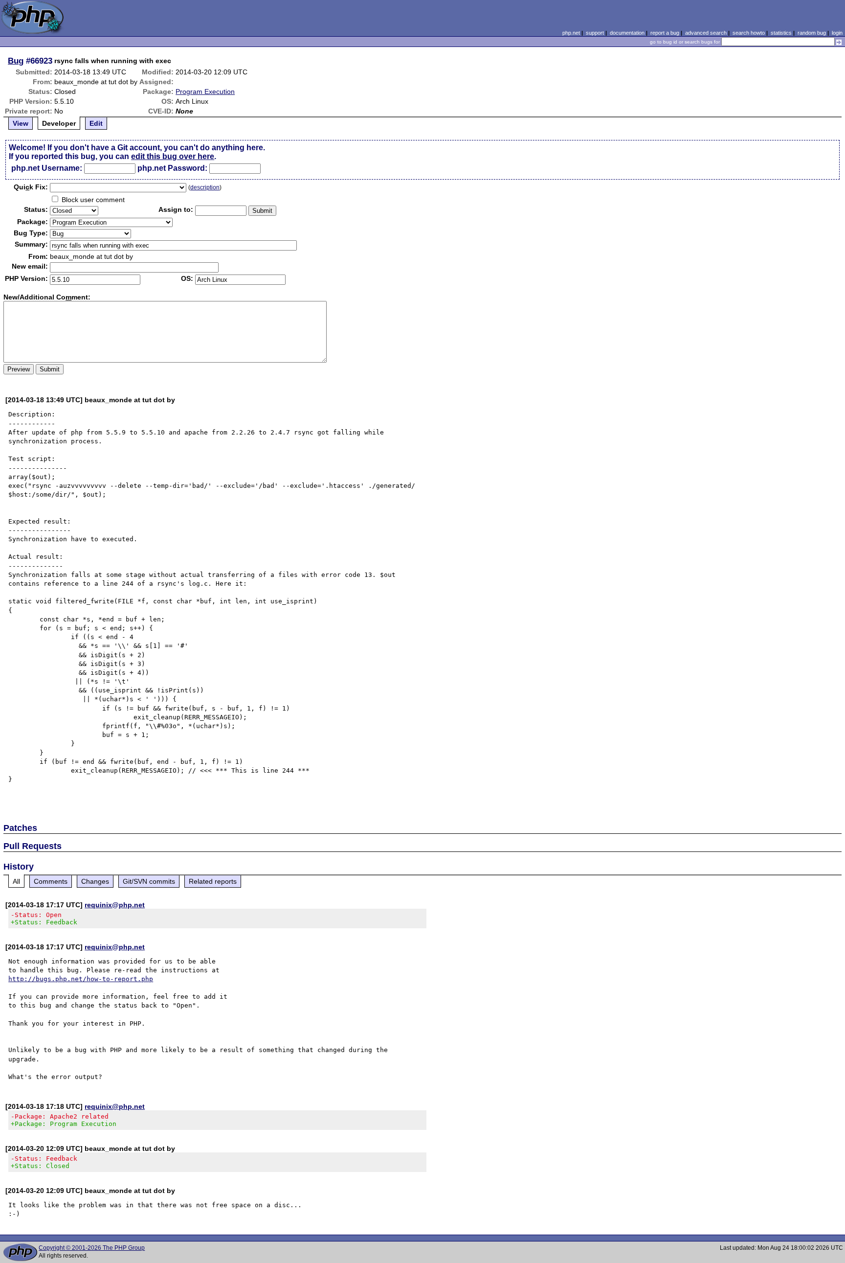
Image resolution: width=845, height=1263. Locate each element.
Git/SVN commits (149, 881)
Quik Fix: (31, 187)
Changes (95, 881)
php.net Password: (172, 168)
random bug (812, 33)
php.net (571, 33)
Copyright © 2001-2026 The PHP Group (92, 1247)
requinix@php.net (115, 905)
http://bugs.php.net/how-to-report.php (80, 979)
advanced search (706, 33)
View (20, 123)
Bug (15, 61)
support (595, 33)
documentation (627, 33)
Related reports (213, 881)
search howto (749, 33)
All (16, 881)
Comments (50, 881)
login (837, 33)
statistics (781, 33)
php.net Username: (46, 168)
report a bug (664, 33)
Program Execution (205, 91)
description (205, 187)
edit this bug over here (172, 156)
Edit (96, 123)
